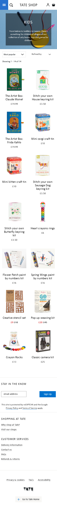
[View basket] (53, 5)
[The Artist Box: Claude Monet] (14, 80)
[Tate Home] (28, 489)
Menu (4, 4)
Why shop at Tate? (10, 424)
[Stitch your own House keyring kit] (43, 80)
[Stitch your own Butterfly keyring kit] (14, 212)
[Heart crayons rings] (43, 212)
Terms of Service (29, 408)
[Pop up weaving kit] (43, 302)
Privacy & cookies (16, 480)
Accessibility (44, 480)
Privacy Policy (12, 408)
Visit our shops (9, 429)
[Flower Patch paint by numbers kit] (14, 259)
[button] (11, 5)
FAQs (3, 454)
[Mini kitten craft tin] (14, 166)
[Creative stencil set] (14, 302)
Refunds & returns (10, 459)
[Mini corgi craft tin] (43, 123)
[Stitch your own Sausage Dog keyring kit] (43, 166)
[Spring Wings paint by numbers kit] (43, 259)
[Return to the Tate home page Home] (28, 5)
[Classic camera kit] (43, 341)
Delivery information (11, 445)
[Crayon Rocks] (14, 341)
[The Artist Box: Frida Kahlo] (14, 123)
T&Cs (31, 480)
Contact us (6, 449)
